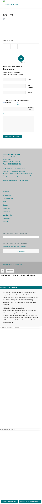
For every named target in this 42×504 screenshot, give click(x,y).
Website (30, 92)
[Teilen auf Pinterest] (28, 46)
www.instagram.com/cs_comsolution (22, 176)
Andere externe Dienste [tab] (7, 429)
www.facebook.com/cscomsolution (21, 173)
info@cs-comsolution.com (16, 169)
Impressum (6, 218)
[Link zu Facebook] (31, 264)
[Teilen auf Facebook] (6, 46)
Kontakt (5, 222)
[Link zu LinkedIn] (37, 264)
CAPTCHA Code (31, 108)
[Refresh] (18, 104)
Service (5, 205)
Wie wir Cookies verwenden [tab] (9, 287)
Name (30, 79)
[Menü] (36, 4)
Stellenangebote (8, 198)
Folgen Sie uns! (21, 251)
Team (4, 201)
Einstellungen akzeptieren (9, 501)
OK (2, 270)
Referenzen (6, 212)
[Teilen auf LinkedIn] (35, 46)
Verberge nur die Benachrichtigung (30, 501)
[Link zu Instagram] (34, 264)
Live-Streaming (7, 215)
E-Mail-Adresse (30, 86)
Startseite (6, 191)
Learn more (10, 270)
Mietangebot (6, 208)
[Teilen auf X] (14, 46)
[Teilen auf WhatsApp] (21, 46)
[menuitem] (36, 4)
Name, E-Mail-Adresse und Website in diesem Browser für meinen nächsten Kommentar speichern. (18, 100)
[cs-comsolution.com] (17, 4)
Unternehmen (7, 195)
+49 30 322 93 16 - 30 (16, 161)
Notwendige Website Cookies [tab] (9, 327)
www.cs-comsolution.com (17, 171)
